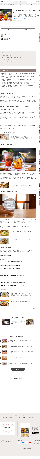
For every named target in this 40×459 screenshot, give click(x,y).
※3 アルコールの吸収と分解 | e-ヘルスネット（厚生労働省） (10, 268)
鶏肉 (31, 4)
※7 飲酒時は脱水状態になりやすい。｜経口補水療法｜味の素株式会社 (12, 282)
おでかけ (19, 415)
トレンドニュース (5, 415)
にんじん (23, 4)
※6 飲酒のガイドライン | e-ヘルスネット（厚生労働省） (9, 278)
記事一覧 (35, 440)
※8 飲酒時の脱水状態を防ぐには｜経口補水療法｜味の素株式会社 (11, 285)
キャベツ (17, 4)
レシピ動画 (37, 1)
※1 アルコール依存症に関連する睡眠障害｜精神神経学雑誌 (10, 261)
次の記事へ (27, 29)
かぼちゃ (11, 4)
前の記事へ (9, 29)
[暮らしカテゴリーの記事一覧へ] (14, 21)
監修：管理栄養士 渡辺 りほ (6, 255)
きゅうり (14, 4)
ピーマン (8, 4)
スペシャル (24, 417)
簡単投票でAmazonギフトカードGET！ (20, 18)
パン (29, 4)
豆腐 (20, 4)
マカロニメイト (11, 417)
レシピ (11, 415)
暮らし (24, 415)
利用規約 (38, 443)
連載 (6, 417)
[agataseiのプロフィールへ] (18, 35)
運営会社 (35, 443)
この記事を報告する (34, 308)
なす (5, 4)
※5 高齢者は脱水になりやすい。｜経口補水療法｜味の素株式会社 (11, 275)
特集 (3, 417)
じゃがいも (26, 4)
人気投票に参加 (30, 417)
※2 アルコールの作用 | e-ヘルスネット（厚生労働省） (9, 265)
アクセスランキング (18, 417)
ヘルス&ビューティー (30, 415)
